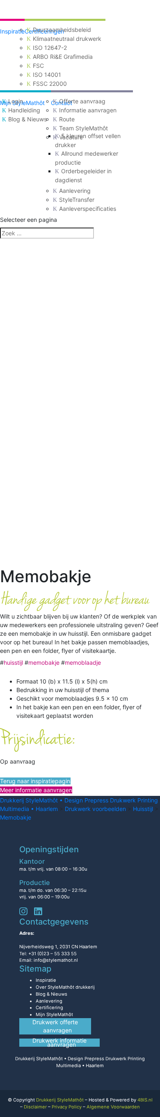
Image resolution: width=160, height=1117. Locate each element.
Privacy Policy (67, 1107)
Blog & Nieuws (27, 119)
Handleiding (24, 110)
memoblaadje (83, 662)
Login (15, 101)
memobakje (43, 662)
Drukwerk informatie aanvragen (59, 1043)
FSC (38, 65)
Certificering (49, 1007)
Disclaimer (35, 1107)
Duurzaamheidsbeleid (62, 29)
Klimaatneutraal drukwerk (67, 38)
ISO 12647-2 (50, 47)
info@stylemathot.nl (56, 960)
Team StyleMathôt (83, 128)
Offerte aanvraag (82, 101)
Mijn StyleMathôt (54, 1014)
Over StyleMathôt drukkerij (65, 987)
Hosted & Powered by (121, 1100)
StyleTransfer (76, 199)
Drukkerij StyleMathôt (60, 1100)
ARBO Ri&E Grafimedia (63, 56)
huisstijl (13, 662)
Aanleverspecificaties (87, 208)
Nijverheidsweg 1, (58, 946)
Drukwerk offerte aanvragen (55, 1026)
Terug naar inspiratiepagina (35, 780)
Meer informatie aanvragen (36, 789)
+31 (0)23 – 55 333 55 (52, 953)
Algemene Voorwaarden (113, 1107)
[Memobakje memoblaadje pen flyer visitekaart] (80, 402)
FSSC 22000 (50, 83)
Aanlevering (75, 190)
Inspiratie (12, 31)
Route (67, 119)
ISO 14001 (47, 74)
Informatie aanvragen (88, 110)
